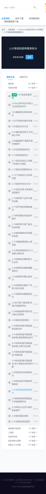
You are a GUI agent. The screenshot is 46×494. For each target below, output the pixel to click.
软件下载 (19, 18)
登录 (29, 57)
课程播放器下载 (11, 21)
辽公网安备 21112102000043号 (29, 481)
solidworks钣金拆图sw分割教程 (30, 29)
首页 (3, 29)
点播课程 (11, 29)
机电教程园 (34, 18)
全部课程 (6, 18)
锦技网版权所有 (28, 486)
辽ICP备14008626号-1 (25, 480)
